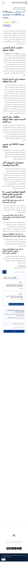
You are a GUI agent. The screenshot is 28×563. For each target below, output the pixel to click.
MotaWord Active (12, 318)
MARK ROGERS (21, 266)
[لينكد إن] (15, 548)
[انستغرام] (12, 548)
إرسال (14, 331)
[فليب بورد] (7, 548)
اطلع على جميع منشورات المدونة (16, 304)
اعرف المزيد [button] (4, 556)
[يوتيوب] (10, 548)
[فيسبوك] (20, 548)
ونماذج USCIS (15, 184)
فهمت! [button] (3, 559)
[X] (17, 548)
